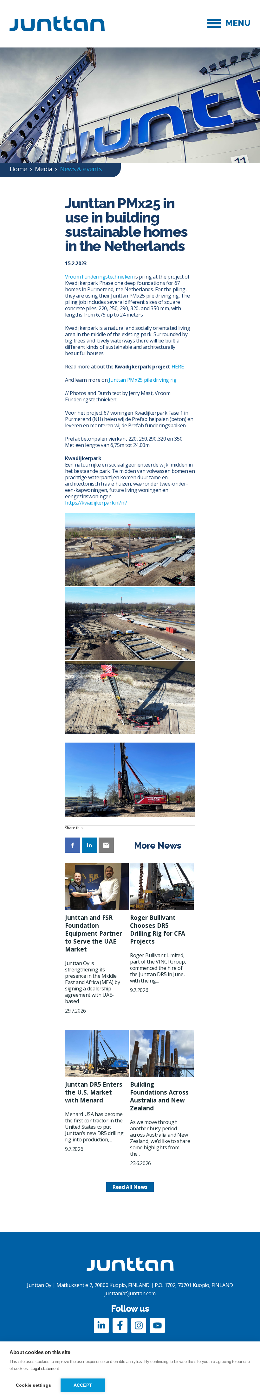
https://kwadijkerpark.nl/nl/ (96, 502)
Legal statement (44, 1368)
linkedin (101, 1325)
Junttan (57, 23)
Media (43, 169)
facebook (120, 1325)
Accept (83, 1385)
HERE (178, 366)
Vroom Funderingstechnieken (99, 276)
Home (18, 169)
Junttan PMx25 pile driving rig (142, 379)
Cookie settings (33, 1385)
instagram (139, 1325)
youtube (157, 1325)
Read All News (130, 1186)
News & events (81, 169)
